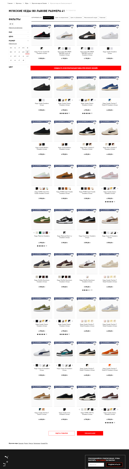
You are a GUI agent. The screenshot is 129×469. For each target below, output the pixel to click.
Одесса (31, 443)
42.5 (15, 56)
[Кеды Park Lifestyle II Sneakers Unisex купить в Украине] (87, 131)
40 (19, 52)
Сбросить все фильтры (15, 27)
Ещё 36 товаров (62, 433)
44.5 (27, 56)
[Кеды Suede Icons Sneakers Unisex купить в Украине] (64, 396)
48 (23, 60)
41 (27, 52)
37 (19, 48)
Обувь (26, 3)
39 (15, 52)
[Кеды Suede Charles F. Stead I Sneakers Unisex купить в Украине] (87, 352)
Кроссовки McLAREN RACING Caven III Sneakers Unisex (64, 53)
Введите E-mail (93, 464)
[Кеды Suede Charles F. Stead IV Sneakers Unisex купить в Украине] (109, 352)
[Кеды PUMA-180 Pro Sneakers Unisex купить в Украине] (87, 396)
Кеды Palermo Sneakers (41, 236)
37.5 (23, 48)
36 (15, 48)
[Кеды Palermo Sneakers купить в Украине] (41, 219)
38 (27, 48)
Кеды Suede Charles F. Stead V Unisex (42, 413)
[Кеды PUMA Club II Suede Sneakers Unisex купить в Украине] (64, 175)
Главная (10, 3)
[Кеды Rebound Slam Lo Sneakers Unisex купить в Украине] (64, 219)
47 (19, 60)
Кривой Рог (44, 443)
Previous (57, 100)
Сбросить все (13, 43)
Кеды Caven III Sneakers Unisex (109, 236)
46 (15, 60)
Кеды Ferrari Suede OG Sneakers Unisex (41, 52)
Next (72, 100)
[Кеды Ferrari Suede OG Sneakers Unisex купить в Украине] (41, 35)
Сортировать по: (36, 17)
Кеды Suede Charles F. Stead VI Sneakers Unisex (110, 104)
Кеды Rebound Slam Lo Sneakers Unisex (64, 236)
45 (10, 60)
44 (23, 56)
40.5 (23, 52)
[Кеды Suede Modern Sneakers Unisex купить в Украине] (41, 131)
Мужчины (19, 3)
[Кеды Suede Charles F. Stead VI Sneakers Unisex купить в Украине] (109, 86)
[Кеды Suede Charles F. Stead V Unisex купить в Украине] (41, 396)
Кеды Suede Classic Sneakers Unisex (64, 104)
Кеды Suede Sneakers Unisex (110, 52)
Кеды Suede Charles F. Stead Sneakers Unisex (110, 281)
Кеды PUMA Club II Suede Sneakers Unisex (64, 192)
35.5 (11, 48)
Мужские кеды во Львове (39, 3)
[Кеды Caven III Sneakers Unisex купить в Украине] (109, 219)
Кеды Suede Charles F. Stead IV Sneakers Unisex (110, 369)
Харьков (21, 443)
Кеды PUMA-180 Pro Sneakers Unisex (87, 413)
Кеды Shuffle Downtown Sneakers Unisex (41, 281)
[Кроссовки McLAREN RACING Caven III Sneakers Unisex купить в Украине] (64, 35)
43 (19, 56)
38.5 (11, 52)
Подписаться (114, 464)
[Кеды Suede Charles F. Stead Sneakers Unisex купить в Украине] (109, 263)
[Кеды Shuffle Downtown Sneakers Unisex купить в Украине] (41, 263)
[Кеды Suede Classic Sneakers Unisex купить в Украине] (64, 86)
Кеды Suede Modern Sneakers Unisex (42, 148)
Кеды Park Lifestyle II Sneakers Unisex (87, 148)
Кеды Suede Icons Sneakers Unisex (64, 413)
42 (10, 56)
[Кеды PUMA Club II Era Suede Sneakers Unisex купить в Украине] (41, 175)
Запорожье (37, 443)
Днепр (26, 443)
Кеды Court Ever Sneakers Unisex (87, 236)
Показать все (90, 433)
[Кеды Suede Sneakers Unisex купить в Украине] (109, 35)
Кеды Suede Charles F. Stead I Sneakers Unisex (87, 369)
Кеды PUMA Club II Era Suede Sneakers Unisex (42, 192)
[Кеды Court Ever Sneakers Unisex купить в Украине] (87, 219)
